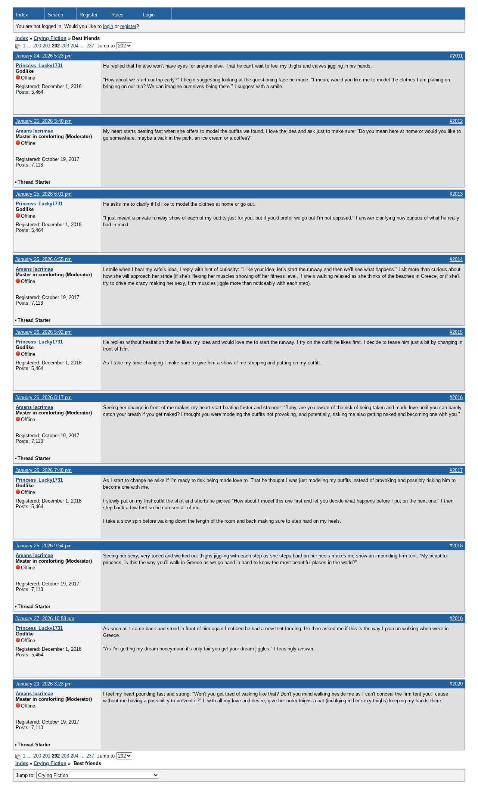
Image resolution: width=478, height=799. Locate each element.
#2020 (456, 684)
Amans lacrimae (34, 131)
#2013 (456, 194)
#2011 (456, 56)
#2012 (456, 121)
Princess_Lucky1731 (39, 65)
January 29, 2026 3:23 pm (43, 684)
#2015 (456, 332)
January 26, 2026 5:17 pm (43, 397)
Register (88, 15)
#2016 (456, 397)
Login (149, 15)
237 (90, 46)
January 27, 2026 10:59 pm (44, 618)
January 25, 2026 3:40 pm (43, 121)
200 (37, 46)
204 (74, 46)
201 (46, 46)
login (108, 26)
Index (22, 15)
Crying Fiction (50, 38)
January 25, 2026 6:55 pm (43, 259)
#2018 (456, 545)
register (128, 26)
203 (65, 46)
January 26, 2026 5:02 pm (43, 332)
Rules (117, 15)
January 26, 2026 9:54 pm (43, 545)
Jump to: (26, 775)
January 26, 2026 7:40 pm (43, 470)
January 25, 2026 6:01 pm (43, 194)
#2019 (456, 618)
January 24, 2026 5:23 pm (43, 56)
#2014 (456, 259)
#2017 (456, 470)
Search (55, 15)
